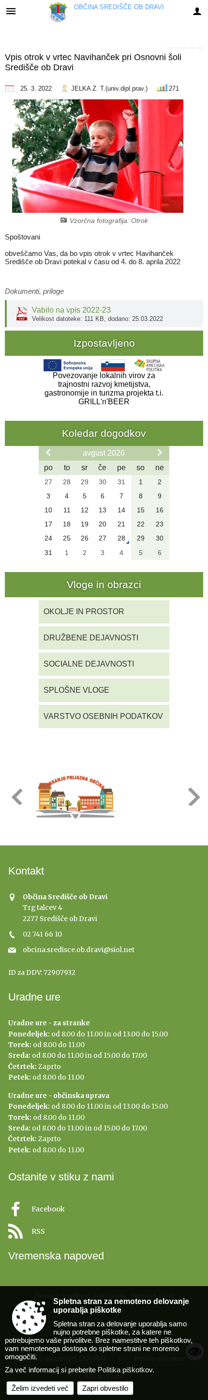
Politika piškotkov (125, 1370)
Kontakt (26, 871)
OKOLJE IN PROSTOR (84, 611)
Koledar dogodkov (104, 433)
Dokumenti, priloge (34, 291)
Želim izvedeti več (40, 1388)
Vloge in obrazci (104, 584)
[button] (16, 797)
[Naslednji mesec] (159, 452)
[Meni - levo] (11, 11)
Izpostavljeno (104, 343)
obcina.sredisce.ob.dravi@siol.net (78, 950)
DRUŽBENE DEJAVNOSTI (91, 638)
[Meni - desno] (197, 11)
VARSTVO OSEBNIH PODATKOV (103, 716)
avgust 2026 (104, 453)
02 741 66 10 (42, 934)
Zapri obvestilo (105, 1388)
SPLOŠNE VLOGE (76, 690)
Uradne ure (34, 997)
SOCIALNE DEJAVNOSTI (89, 664)
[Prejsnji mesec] (48, 452)
